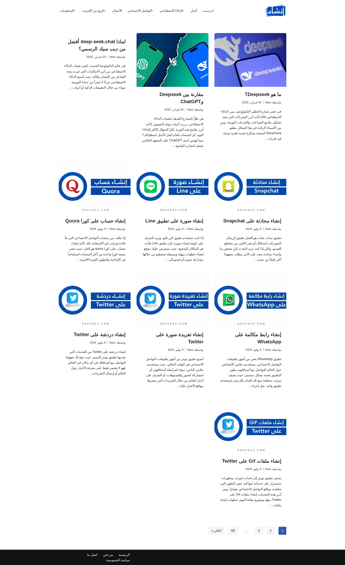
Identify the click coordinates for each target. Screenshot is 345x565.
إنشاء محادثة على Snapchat (252, 220)
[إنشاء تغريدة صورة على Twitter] (172, 300)
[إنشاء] (275, 11)
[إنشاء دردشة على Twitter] (95, 300)
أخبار (194, 10)
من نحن (108, 554)
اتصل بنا (92, 554)
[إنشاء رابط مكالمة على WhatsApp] (250, 300)
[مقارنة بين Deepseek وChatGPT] (172, 60)
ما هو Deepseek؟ (263, 94)
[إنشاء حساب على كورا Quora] (95, 186)
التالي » (216, 530)
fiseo (268, 102)
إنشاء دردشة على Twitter (100, 334)
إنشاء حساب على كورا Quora (95, 220)
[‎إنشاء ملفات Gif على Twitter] (250, 426)
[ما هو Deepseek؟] (250, 60)
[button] (183, 10)
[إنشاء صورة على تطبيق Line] (172, 186)
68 (233, 530)
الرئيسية (208, 10)
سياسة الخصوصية (118, 560)
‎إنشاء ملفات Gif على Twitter (251, 461)
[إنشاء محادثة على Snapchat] (250, 186)
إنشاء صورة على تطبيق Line (174, 220)
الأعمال (117, 10)
